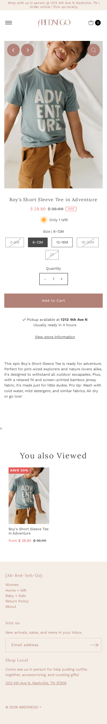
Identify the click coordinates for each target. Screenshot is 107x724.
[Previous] (13, 50)
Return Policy (17, 601)
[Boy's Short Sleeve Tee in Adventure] (29, 495)
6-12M (38, 242)
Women (12, 584)
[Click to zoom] (93, 50)
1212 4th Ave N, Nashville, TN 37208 (35, 683)
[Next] (27, 50)
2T (52, 255)
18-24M (87, 242)
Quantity (53, 268)
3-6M (14, 242)
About (10, 606)
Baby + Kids (15, 596)
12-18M (62, 242)
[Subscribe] (94, 645)
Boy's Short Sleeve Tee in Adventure (29, 531)
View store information (55, 337)
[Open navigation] (8, 23)
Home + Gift (15, 590)
